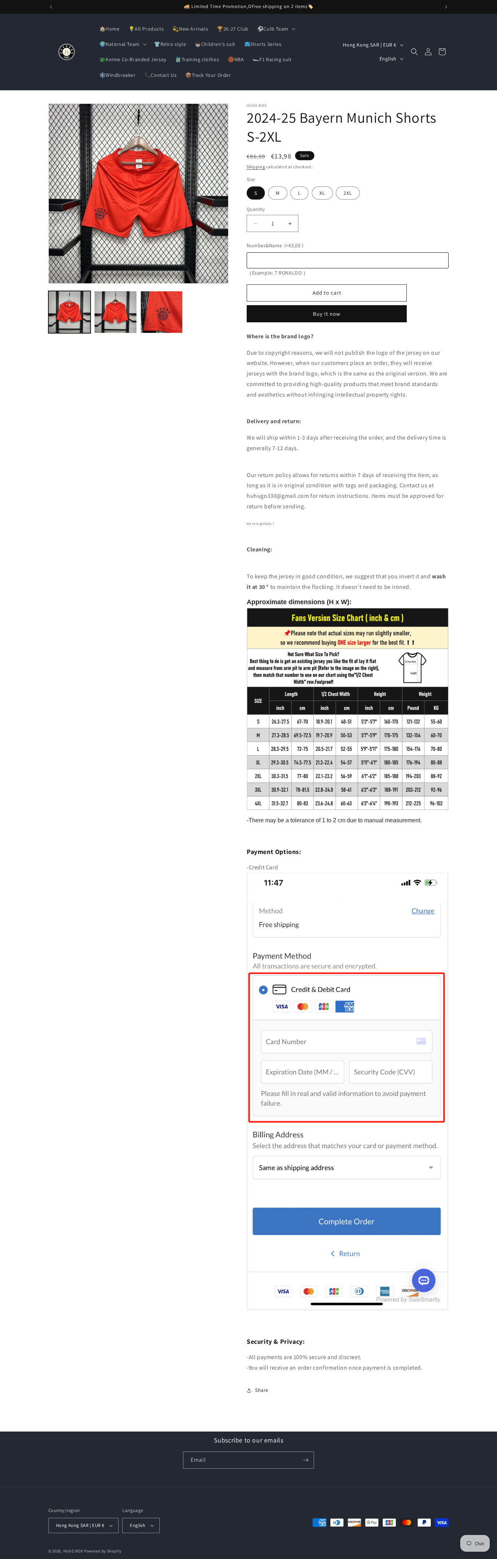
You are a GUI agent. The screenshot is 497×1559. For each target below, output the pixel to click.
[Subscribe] (306, 1460)
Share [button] (262, 1390)
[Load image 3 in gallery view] (161, 312)
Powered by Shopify (103, 1551)
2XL (347, 193)
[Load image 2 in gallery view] (115, 312)
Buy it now (327, 313)
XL (322, 193)
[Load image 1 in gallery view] (69, 312)
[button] (275, 28)
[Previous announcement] (51, 7)
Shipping (256, 166)
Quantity (256, 209)
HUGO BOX (73, 1551)
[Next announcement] (446, 7)
